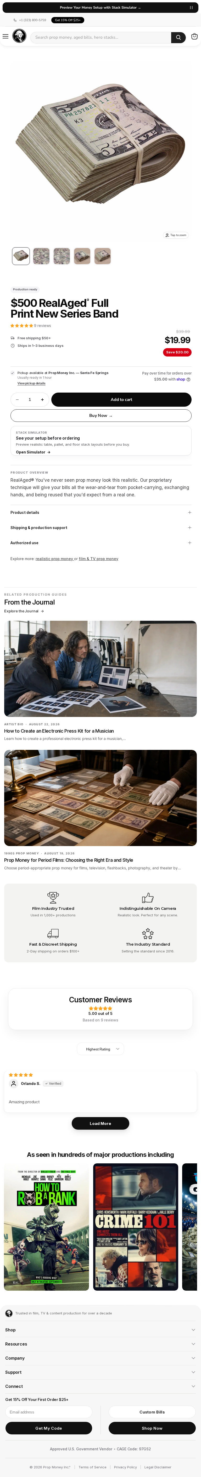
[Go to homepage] (9, 1313)
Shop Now (152, 1428)
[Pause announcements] (191, 7)
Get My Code (48, 1428)
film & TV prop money (98, 558)
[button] (22, 325)
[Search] (178, 37)
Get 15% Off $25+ (68, 20)
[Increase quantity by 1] (42, 399)
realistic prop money (55, 558)
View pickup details (32, 383)
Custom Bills (152, 1412)
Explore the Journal (24, 611)
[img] (21, 1075)
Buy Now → (101, 415)
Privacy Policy (125, 1467)
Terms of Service (93, 1467)
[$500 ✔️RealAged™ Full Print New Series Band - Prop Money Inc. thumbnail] (21, 256)
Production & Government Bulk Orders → (100, 7)
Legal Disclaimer (157, 1467)
